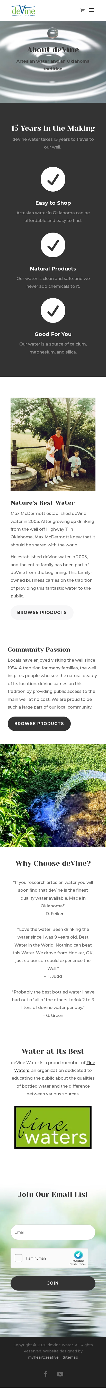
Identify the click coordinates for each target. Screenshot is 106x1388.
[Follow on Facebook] (46, 1374)
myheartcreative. (43, 1357)
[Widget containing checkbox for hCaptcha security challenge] (49, 1258)
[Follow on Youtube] (60, 1374)
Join (53, 1283)
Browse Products (42, 612)
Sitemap (70, 1357)
